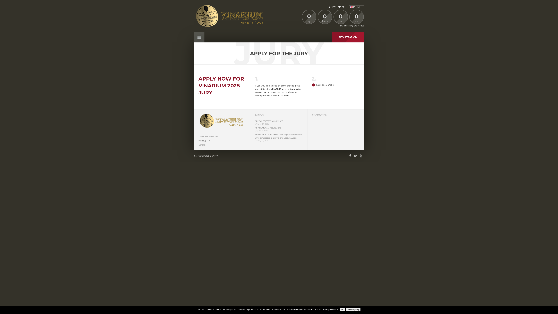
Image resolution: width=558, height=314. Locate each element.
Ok (342, 309)
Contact (201, 144)
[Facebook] (350, 156)
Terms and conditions (208, 136)
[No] (554, 309)
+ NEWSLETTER (336, 7)
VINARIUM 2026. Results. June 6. (269, 127)
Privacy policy (204, 140)
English (356, 7)
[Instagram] (355, 156)
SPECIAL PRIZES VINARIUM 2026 (269, 121)
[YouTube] (361, 156)
